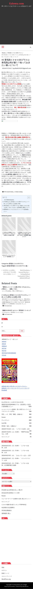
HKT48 (4, 348)
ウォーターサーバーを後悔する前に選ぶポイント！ (16, 499)
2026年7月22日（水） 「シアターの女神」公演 (15, 429)
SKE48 (4, 344)
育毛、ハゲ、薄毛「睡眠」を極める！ (12, 414)
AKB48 (4, 341)
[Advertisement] (16, 25)
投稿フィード (5, 573)
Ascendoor (12, 586)
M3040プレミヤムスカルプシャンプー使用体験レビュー (16, 210)
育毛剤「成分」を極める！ (9, 426)
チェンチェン (5, 420)
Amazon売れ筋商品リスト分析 (11, 493)
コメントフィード (7, 576)
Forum (4, 417)
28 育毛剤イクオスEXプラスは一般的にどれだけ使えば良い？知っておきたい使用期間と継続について (17, 206)
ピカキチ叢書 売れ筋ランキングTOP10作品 (14, 504)
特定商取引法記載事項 (8, 507)
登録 (3, 567)
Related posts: (10, 199)
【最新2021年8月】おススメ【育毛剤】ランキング (16, 310)
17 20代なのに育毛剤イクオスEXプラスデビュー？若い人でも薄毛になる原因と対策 (16, 202)
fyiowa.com (16, 3)
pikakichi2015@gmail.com (22, 68)
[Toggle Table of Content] (28, 197)
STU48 (4, 355)
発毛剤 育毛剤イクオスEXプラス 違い (17, 266)
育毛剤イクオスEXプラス (16, 263)
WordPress (25, 586)
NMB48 (4, 346)
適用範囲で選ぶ (6, 513)
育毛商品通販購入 (7, 510)
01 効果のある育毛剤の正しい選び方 (12, 490)
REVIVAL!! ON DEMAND (9, 353)
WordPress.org (6, 579)
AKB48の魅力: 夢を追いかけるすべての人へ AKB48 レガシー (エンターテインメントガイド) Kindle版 (15, 388)
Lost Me (4, 423)
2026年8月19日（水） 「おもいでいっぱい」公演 (16, 455)
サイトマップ (5, 437)
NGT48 (4, 351)
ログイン (4, 570)
